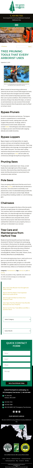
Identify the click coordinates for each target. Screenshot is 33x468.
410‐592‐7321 (17, 15)
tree (24, 270)
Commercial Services (26, 458)
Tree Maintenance (11, 270)
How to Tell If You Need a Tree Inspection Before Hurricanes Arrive (15, 293)
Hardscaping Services (10, 460)
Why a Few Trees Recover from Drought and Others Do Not (16, 288)
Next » (30, 47)
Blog (17, 460)
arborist (21, 270)
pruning (9, 186)
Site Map (27, 460)
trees (16, 153)
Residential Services (16, 458)
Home (4, 458)
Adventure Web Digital (24, 467)
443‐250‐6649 (26, 392)
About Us (8, 458)
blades (7, 127)
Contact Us (21, 460)
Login (17, 466)
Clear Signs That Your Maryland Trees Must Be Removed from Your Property (16, 303)
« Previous (4, 46)
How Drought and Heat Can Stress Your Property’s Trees (14, 298)
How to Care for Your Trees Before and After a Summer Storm (16, 308)
